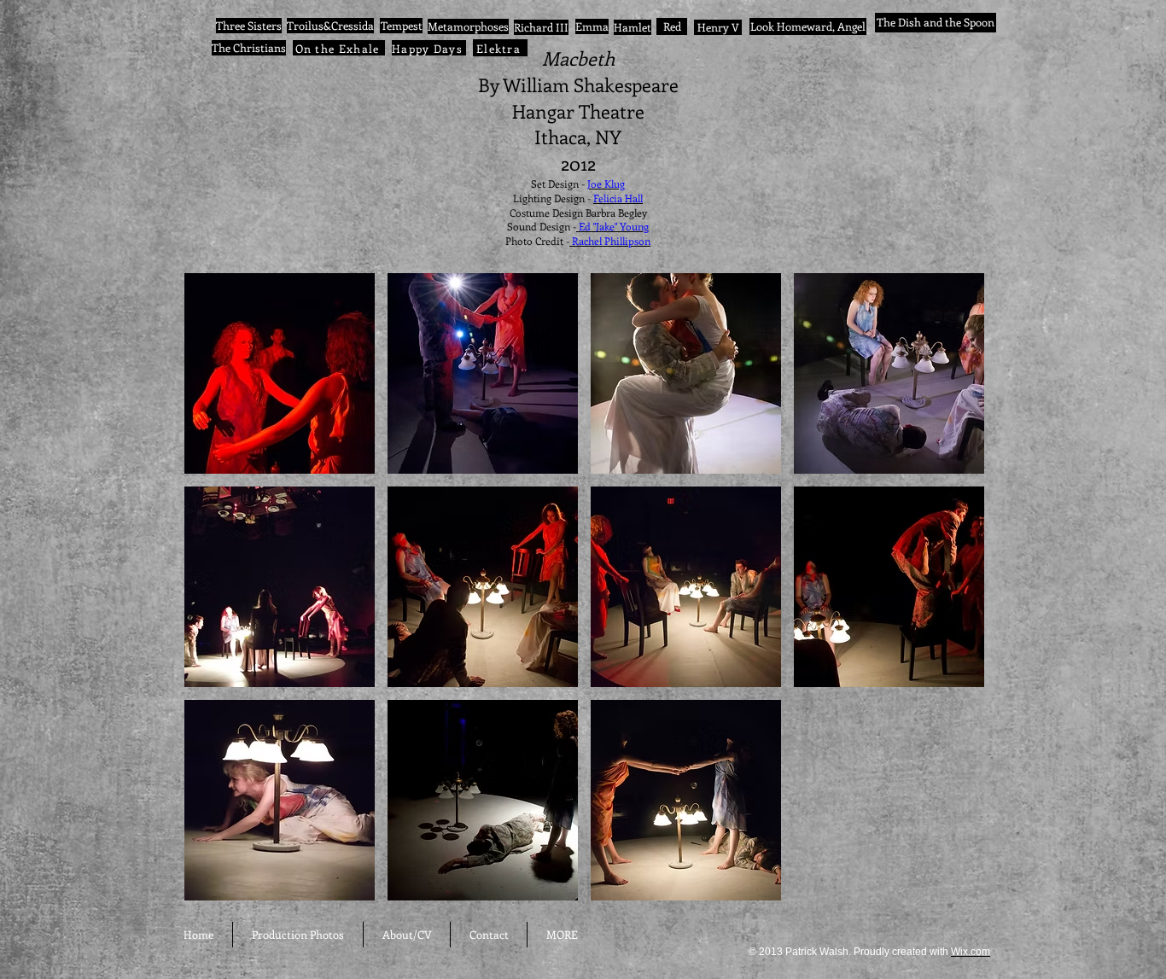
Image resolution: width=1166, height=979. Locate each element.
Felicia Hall (618, 198)
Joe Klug (606, 183)
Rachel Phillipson (609, 241)
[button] (279, 373)
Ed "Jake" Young (612, 226)
